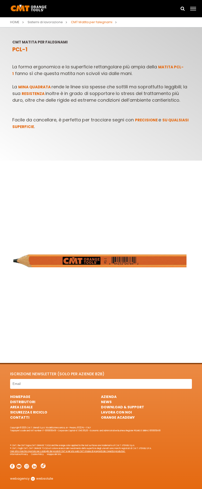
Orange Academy (118, 417)
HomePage (20, 396)
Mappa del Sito (54, 454)
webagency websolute (31, 478)
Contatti (19, 417)
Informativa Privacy (19, 454)
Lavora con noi (116, 412)
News (106, 401)
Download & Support (122, 407)
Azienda (109, 396)
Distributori (22, 401)
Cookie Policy (37, 454)
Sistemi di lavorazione (45, 22)
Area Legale (21, 407)
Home (14, 22)
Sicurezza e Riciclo (28, 412)
